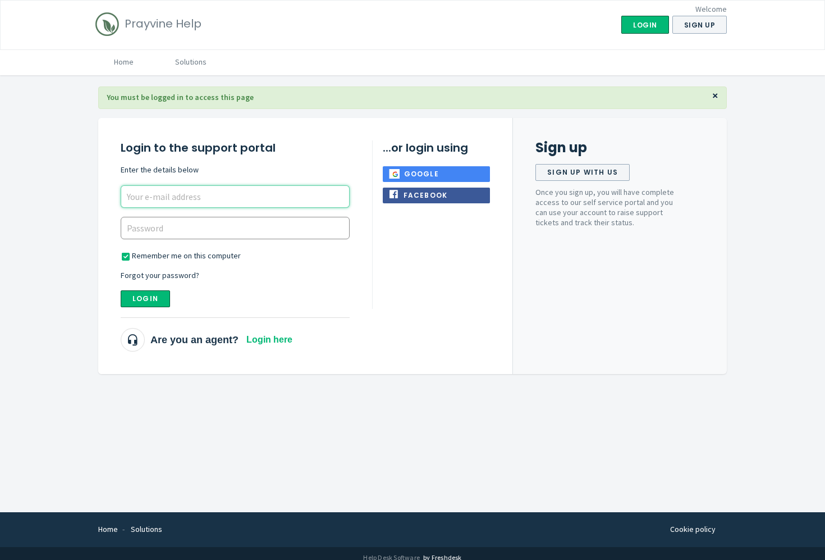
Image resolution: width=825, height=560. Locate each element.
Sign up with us (582, 172)
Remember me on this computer (186, 256)
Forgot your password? (160, 275)
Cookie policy (693, 529)
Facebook (426, 195)
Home (124, 62)
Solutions (191, 62)
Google (421, 174)
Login (145, 298)
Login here (269, 339)
